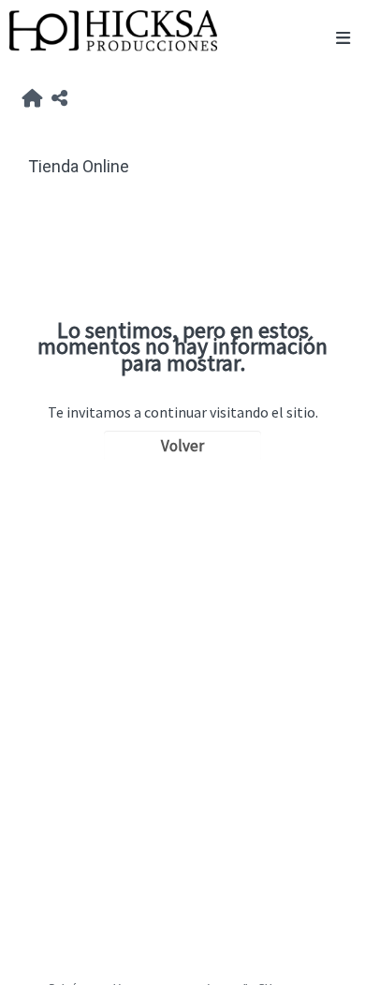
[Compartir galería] (59, 99)
